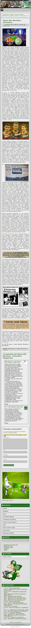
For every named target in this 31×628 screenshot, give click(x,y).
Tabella (5, 549)
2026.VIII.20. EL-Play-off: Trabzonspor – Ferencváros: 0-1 (16, 590)
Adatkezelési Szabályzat (8, 533)
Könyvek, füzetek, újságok (9, 527)
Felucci (5, 613)
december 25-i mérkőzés (8, 234)
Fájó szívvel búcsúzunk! (14, 588)
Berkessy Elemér (15, 114)
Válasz (6, 404)
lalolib (8, 26)
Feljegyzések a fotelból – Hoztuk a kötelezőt (13, 14)
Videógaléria (5, 511)
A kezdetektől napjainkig (8, 516)
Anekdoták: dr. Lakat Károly (17, 617)
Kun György (15, 606)
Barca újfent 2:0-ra (10, 195)
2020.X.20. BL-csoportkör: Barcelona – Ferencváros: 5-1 (15, 15)
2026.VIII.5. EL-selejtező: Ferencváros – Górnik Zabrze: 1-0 (15, 615)
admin (5, 593)
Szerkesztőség (6, 530)
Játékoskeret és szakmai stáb (11, 544)
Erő (15, 622)
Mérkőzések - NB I (8, 546)
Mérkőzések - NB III (8, 547)
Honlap (5, 459)
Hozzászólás (6, 437)
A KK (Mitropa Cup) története (9, 519)
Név (4, 450)
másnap (15, 239)
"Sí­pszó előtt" (24, 348)
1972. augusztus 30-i (7, 261)
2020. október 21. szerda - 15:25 (12, 362)
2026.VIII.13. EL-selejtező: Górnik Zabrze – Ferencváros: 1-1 (16, 604)
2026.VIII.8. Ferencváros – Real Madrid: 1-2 (16, 608)
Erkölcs (11, 622)
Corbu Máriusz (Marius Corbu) (14, 596)
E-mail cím (6, 454)
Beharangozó (11, 348)
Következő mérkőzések (14, 601)
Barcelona (5, 350)
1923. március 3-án (10, 186)
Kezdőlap (5, 508)
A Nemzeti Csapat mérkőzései (10, 522)
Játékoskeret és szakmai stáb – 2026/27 (15, 592)
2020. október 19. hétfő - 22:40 (16, 406)
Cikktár (4, 524)
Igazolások (6, 548)
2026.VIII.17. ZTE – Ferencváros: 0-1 (16, 597)
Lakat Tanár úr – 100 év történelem (16, 613)
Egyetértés (18, 622)
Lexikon (4, 514)
